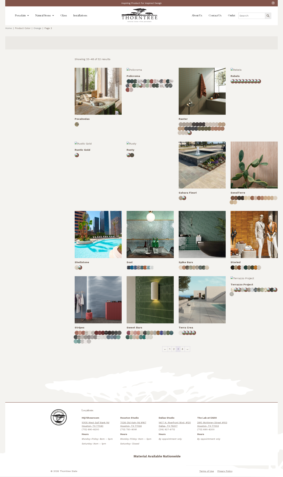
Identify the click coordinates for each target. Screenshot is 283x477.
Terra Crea (186, 327)
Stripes (79, 327)
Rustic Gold (82, 149)
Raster (183, 118)
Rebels (235, 76)
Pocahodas (82, 118)
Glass (63, 15)
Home (8, 28)
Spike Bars (186, 262)
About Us (197, 15)
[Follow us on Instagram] (273, 2)
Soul (129, 262)
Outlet (231, 15)
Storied (236, 262)
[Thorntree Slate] (139, 15)
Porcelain (20, 15)
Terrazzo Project (242, 284)
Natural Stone (43, 15)
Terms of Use (206, 471)
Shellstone (82, 262)
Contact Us (215, 15)
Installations (80, 15)
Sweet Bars (134, 327)
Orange (37, 28)
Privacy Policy (224, 471)
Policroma (133, 76)
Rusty (130, 149)
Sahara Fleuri (188, 192)
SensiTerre (238, 192)
